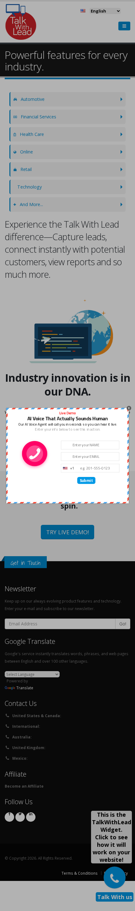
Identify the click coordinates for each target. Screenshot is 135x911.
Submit (86, 480)
